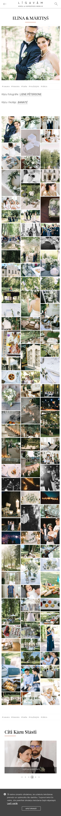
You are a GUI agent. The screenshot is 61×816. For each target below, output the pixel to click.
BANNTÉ (22, 102)
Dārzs (44, 86)
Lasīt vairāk (12, 803)
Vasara (6, 86)
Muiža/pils (34, 86)
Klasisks (16, 86)
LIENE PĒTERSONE (30, 94)
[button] (22, 777)
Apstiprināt (31, 808)
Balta (25, 86)
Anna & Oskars (28, 769)
